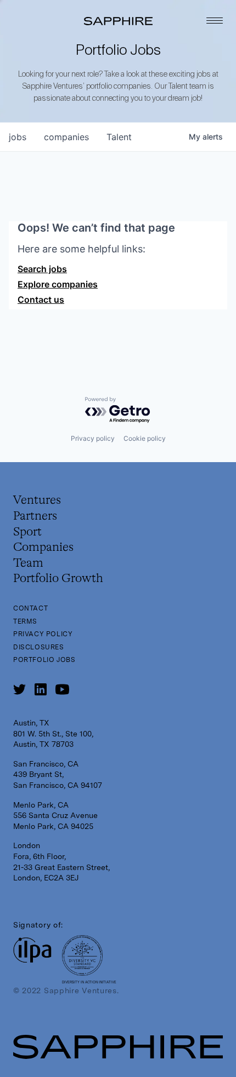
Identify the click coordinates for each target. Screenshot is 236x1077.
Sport (27, 532)
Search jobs (42, 268)
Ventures (37, 500)
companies (66, 136)
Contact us (41, 299)
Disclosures (38, 647)
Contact (30, 608)
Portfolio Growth (58, 579)
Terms (25, 621)
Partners (35, 516)
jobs (17, 136)
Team (28, 563)
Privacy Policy (42, 634)
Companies (43, 548)
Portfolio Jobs (44, 660)
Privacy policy (93, 438)
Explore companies (58, 284)
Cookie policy (144, 438)
